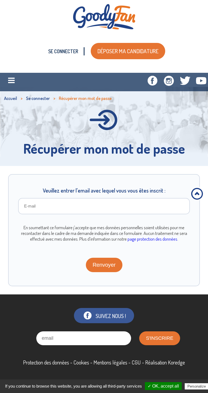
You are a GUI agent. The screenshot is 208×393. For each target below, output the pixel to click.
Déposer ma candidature (128, 51)
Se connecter (63, 51)
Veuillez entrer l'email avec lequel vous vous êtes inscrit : (104, 190)
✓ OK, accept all (163, 386)
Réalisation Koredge (165, 362)
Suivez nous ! (111, 315)
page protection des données (152, 239)
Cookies (81, 362)
